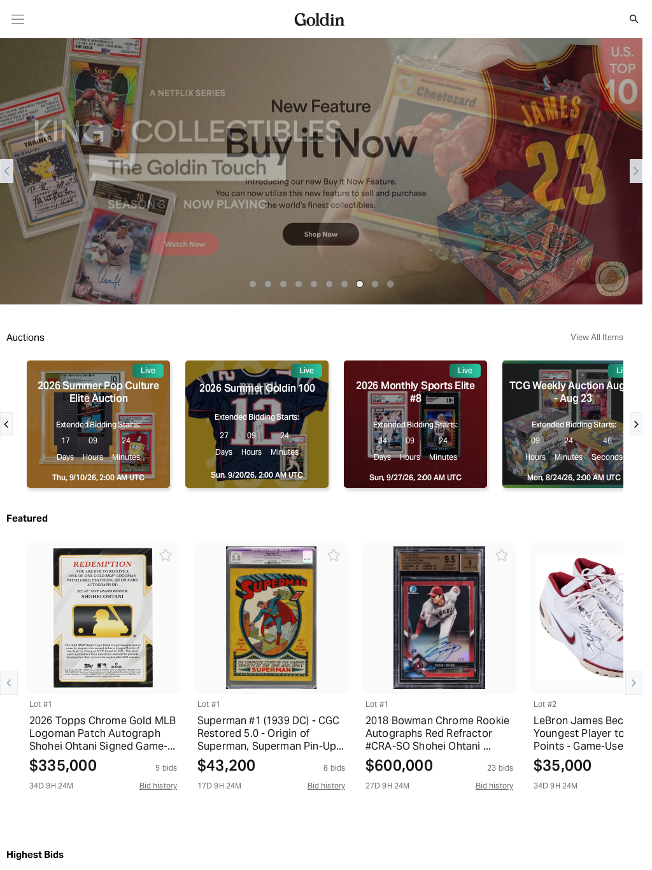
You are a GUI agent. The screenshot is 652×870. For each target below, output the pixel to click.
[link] (18, 19)
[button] (627, 19)
